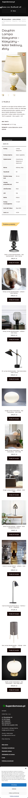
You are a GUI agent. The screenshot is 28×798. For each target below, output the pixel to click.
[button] (26, 768)
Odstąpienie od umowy (8, 754)
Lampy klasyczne (13, 127)
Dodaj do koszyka (14, 262)
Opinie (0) (5, 144)
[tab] (14, 139)
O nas (3, 757)
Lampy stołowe (16, 19)
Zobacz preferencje (14, 793)
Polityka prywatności (14, 796)
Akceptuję (14, 785)
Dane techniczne (7, 140)
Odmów (14, 789)
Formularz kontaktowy (8, 748)
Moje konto (5, 744)
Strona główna (7, 19)
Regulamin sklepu (7, 751)
